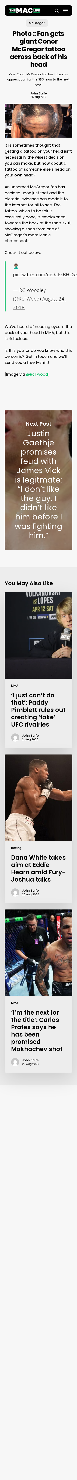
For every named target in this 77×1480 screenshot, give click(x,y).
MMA (14, 686)
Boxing (16, 848)
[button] (65, 10)
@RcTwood (37, 374)
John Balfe (38, 93)
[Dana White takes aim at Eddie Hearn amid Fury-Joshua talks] (39, 828)
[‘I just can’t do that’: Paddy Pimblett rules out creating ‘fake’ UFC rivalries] (39, 670)
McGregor (37, 23)
